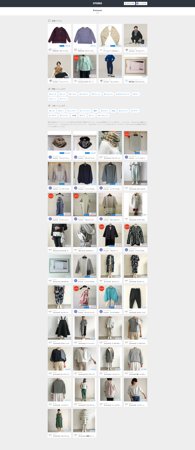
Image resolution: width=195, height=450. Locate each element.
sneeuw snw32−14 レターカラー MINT (91, 82)
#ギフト (61, 111)
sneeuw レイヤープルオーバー (88, 281)
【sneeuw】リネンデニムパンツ (88, 405)
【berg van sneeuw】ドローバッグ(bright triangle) (94, 251)
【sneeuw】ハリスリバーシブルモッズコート (117, 374)
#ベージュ (63, 99)
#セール (52, 111)
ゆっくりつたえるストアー (136, 80)
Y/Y (104, 49)
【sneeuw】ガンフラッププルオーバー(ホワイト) (93, 374)
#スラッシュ (96, 94)
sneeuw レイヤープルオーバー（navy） (91, 189)
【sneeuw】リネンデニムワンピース (64, 436)
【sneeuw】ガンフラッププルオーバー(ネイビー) (68, 374)
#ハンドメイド (85, 111)
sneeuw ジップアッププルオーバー (64, 189)
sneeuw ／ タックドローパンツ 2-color (115, 82)
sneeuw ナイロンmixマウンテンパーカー (116, 312)
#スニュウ (52, 94)
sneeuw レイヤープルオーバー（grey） (116, 189)
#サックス (72, 94)
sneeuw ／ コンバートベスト (62, 82)
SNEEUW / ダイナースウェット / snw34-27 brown (68, 51)
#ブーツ (91, 115)
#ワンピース (108, 94)
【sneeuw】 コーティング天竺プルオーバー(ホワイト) (145, 405)
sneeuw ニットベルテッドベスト (139, 158)
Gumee (105, 156)
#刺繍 (74, 115)
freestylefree (56, 156)
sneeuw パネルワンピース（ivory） (90, 220)
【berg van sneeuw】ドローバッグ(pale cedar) (68, 251)
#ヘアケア (52, 115)
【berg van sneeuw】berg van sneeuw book (67, 281)
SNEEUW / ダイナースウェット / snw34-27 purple (94, 51)
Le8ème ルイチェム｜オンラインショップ (89, 80)
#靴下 (95, 111)
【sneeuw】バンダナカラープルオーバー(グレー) (144, 343)
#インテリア (72, 111)
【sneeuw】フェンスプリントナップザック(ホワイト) (120, 405)
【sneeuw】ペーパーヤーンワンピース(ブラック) (93, 343)
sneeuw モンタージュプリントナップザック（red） (94, 312)
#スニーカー (64, 115)
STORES (94, 3)
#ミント (62, 94)
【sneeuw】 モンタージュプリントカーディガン (118, 281)
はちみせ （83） (133, 49)
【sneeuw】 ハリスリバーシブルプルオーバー (67, 405)
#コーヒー (104, 111)
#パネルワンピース (122, 94)
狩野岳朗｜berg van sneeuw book (140, 82)
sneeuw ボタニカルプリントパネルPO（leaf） (118, 220)
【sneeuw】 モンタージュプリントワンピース (143, 281)
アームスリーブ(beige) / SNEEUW (114, 51)
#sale (113, 111)
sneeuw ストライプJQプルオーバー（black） (143, 251)
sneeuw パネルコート (110, 251)
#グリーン (52, 99)
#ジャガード (84, 94)
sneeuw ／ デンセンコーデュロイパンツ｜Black (144, 51)
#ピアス (82, 115)
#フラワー (134, 111)
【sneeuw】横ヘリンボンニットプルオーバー (143, 374)
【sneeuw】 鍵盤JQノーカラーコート (90, 436)
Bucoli (54, 49)
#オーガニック (103, 115)
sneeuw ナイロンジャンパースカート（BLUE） (68, 220)
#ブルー (136, 94)
